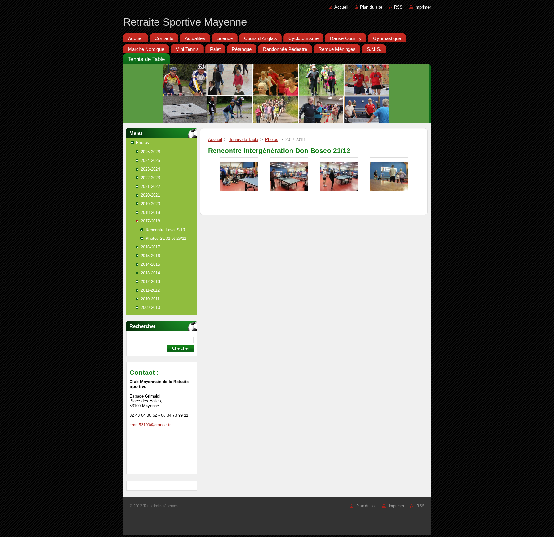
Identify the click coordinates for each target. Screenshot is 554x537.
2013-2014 (150, 273)
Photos (142, 142)
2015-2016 (150, 255)
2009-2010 (150, 307)
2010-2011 (150, 299)
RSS (398, 7)
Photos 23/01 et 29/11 (166, 238)
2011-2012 (150, 290)
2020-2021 (150, 195)
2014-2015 (150, 264)
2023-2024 (150, 169)
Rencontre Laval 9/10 (165, 229)
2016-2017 (150, 247)
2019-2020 (150, 203)
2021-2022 (150, 186)
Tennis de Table (243, 139)
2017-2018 (150, 221)
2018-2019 (150, 212)
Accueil (341, 7)
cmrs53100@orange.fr (150, 425)
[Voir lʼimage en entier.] (239, 176)
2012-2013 (150, 281)
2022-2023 (150, 177)
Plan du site (371, 7)
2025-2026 (150, 151)
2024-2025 (150, 160)
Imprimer (423, 7)
